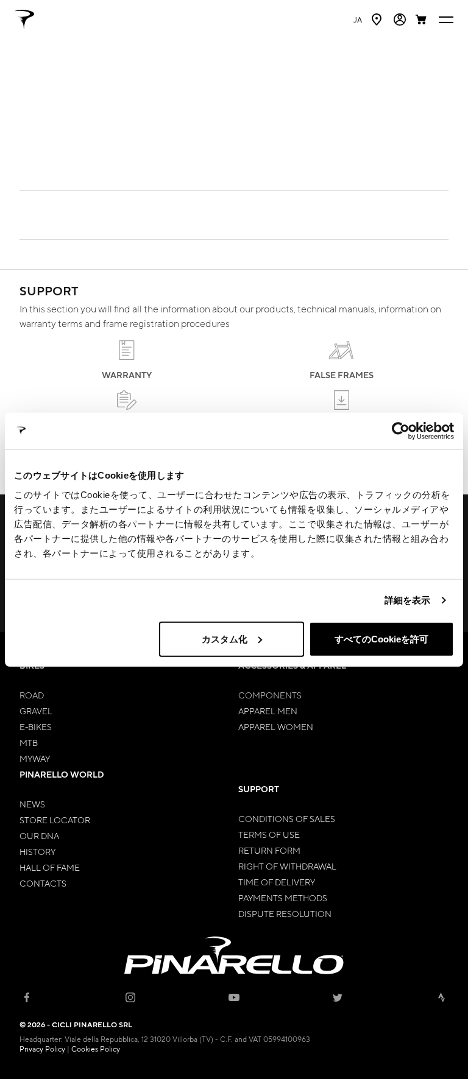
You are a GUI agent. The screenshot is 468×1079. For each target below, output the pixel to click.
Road (32, 694)
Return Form (269, 850)
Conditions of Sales (286, 818)
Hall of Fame (50, 867)
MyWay (35, 758)
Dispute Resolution (285, 913)
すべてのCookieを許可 (381, 638)
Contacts (43, 882)
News (32, 803)
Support (258, 789)
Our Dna (39, 835)
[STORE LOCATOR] (378, 19)
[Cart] (422, 19)
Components (270, 694)
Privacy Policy (42, 1048)
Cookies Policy (95, 1048)
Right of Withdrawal (287, 865)
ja (357, 19)
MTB (29, 742)
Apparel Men (267, 710)
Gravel (36, 710)
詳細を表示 (408, 600)
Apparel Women (275, 726)
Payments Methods (282, 897)
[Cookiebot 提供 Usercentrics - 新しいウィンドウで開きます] (400, 431)
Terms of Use (269, 834)
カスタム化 (224, 638)
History (37, 851)
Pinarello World (62, 774)
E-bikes (36, 726)
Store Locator (55, 819)
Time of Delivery (276, 881)
